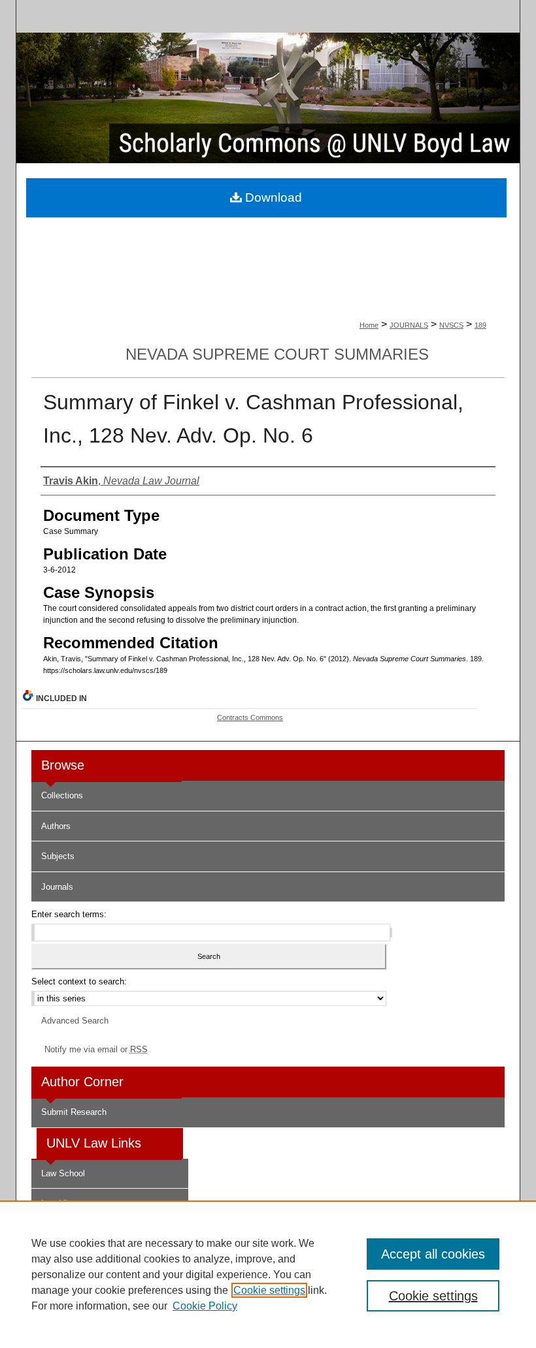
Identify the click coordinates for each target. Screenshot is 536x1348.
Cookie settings (269, 1290)
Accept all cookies (433, 1254)
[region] (268, 1274)
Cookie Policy (205, 1305)
